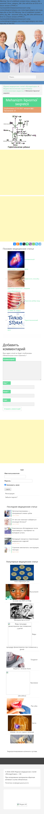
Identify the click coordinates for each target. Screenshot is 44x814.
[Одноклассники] (17, 244)
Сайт (5, 400)
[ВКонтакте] (14, 244)
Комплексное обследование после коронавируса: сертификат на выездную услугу (25, 530)
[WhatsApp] (33, 244)
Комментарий (9, 359)
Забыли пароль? (11, 497)
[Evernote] (27, 244)
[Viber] (30, 244)
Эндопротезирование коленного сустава (22, 751)
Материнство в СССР (22, 620)
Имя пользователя (12, 473)
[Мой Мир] (21, 244)
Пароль (8, 481)
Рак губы (34, 706)
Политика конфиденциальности (17, 783)
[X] (24, 244)
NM (31, 108)
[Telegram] (39, 244)
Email (6, 391)
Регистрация (9, 493)
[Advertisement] (22, 172)
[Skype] (36, 244)
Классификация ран (22, 581)
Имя (5, 383)
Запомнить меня (12, 485)
